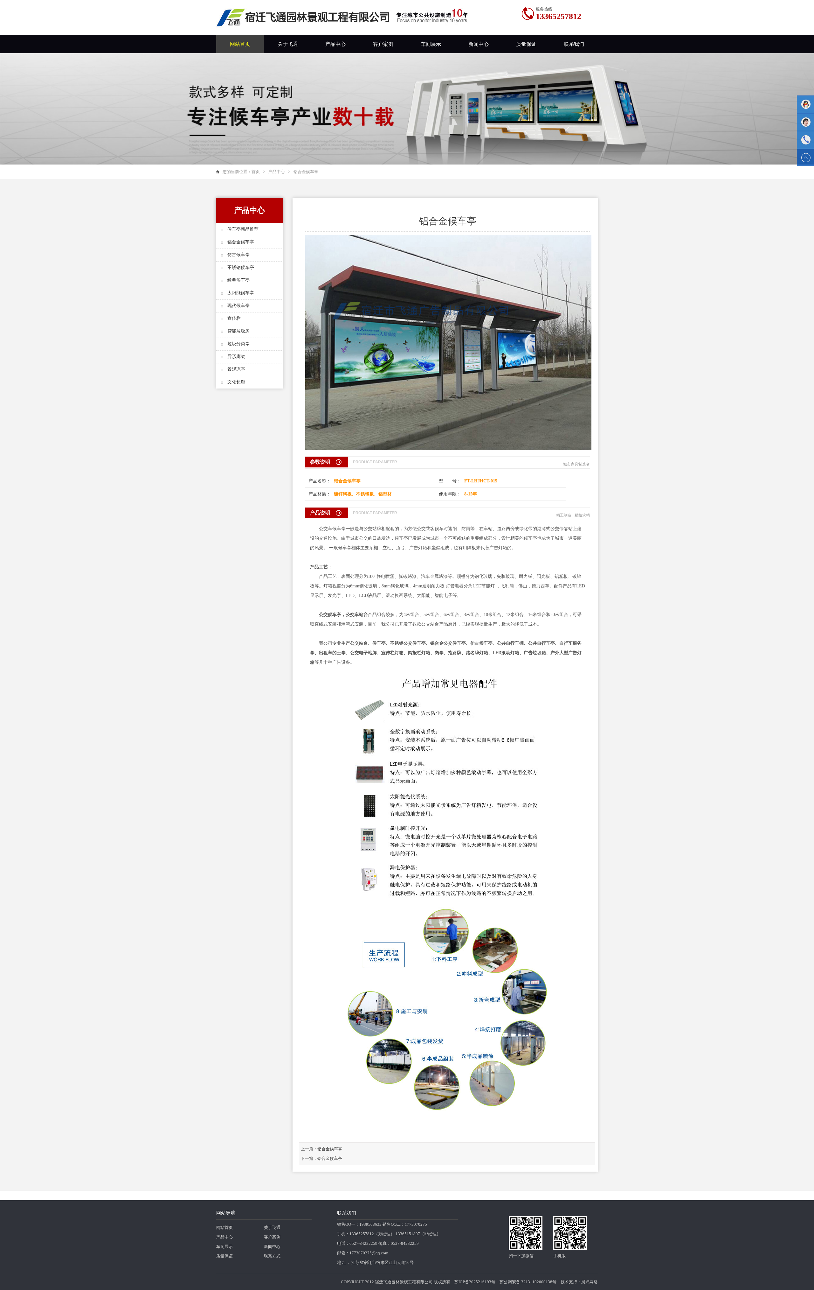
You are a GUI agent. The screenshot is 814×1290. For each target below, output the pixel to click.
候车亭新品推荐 (243, 229)
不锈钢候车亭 (240, 267)
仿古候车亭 (238, 254)
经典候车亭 (238, 280)
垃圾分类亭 (238, 343)
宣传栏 (234, 318)
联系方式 (272, 1256)
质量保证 (526, 44)
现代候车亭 (238, 305)
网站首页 (240, 44)
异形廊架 (236, 356)
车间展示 (431, 44)
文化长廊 (236, 382)
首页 (256, 171)
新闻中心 (478, 44)
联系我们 (574, 44)
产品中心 (335, 44)
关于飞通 (288, 44)
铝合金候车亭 (240, 242)
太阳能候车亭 (240, 293)
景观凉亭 (236, 369)
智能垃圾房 (238, 331)
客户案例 (383, 44)
